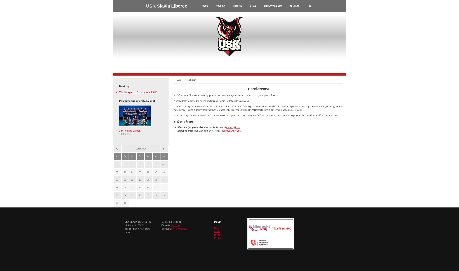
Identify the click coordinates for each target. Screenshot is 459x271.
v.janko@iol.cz (233, 127)
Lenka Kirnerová (179, 229)
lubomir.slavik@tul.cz (231, 131)
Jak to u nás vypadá (129, 130)
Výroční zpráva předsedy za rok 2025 (138, 92)
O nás (253, 6)
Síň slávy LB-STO (273, 6)
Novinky (220, 6)
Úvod (205, 6)
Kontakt (294, 6)
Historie (237, 6)
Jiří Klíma (175, 225)
